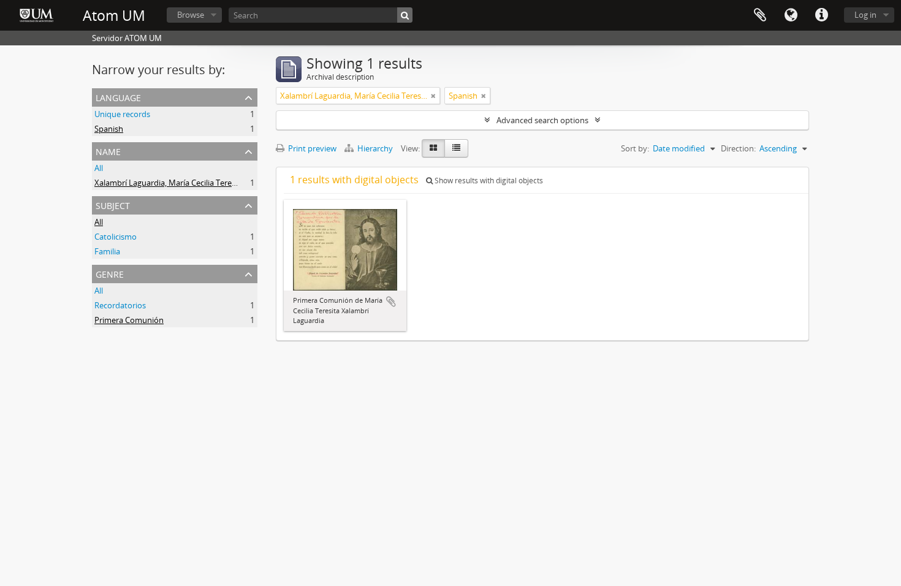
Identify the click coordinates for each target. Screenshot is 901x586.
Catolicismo (115, 236)
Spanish (108, 128)
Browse (190, 14)
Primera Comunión (129, 319)
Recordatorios (120, 305)
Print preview (311, 148)
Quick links (821, 15)
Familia (107, 251)
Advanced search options (542, 120)
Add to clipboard (391, 301)
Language (790, 15)
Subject (113, 204)
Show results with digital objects (488, 180)
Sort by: (635, 148)
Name (108, 150)
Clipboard (760, 15)
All (98, 167)
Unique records (122, 114)
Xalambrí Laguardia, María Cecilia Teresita (169, 182)
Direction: (738, 148)
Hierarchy (375, 148)
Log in (865, 14)
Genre (110, 273)
